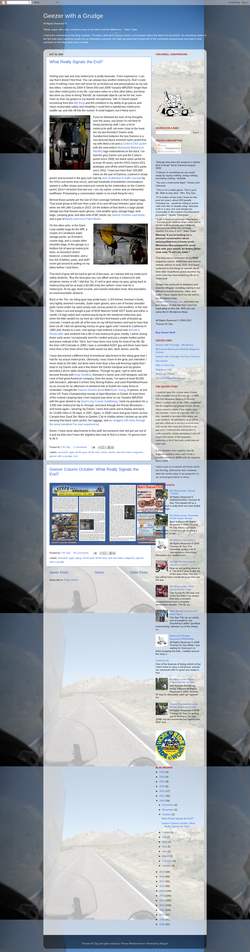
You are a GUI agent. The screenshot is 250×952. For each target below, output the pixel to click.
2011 (162, 910)
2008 (162, 924)
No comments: (81, 552)
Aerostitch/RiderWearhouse (170, 378)
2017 (162, 881)
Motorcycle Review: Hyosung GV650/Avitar (182, 637)
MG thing (79, 103)
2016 (162, 886)
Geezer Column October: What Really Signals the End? (178, 825)
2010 (162, 914)
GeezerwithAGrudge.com (169, 301)
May (165, 846)
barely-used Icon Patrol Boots (83, 218)
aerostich (63, 452)
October (167, 814)
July (164, 837)
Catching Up (162, 660)
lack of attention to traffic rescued (121, 178)
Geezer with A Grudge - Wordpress (174, 345)
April (165, 851)
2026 (162, 772)
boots (104, 452)
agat (71, 452)
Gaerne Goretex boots (91, 389)
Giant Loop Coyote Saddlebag (99, 401)
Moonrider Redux (165, 373)
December (168, 804)
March (166, 856)
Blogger (164, 943)
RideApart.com (164, 369)
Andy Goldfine (82, 374)
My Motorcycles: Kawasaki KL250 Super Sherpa (184, 517)
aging (78, 558)
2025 (162, 776)
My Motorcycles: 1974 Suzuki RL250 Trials (181, 588)
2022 (162, 791)
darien (112, 452)
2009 (162, 919)
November (168, 809)
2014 (162, 895)
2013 (162, 900)
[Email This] (99, 447)
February (167, 861)
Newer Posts (59, 572)
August (166, 832)
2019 (162, 871)
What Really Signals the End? (76, 61)
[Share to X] (106, 447)
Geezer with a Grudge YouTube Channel (177, 356)
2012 (162, 905)
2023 (162, 786)
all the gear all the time (87, 452)
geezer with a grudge (60, 456)
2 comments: (80, 447)
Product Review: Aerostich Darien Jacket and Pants (184, 705)
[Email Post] (93, 447)
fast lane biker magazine (130, 452)
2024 (162, 781)
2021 (162, 795)
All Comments (167, 151)
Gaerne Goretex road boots (128, 215)
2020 (162, 800)
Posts (163, 145)
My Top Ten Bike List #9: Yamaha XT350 (183, 563)
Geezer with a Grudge (73, 15)
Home (99, 572)
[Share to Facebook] (109, 447)
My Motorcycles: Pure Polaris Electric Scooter (182, 681)
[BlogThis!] (102, 447)
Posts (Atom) (71, 580)
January (167, 865)
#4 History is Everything (182, 540)
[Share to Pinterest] (112, 447)
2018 (162, 876)
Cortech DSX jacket (134, 143)
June (165, 841)
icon (76, 456)
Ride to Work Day (165, 365)
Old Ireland (162, 361)
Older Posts (139, 572)
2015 (162, 890)
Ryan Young (118, 389)
